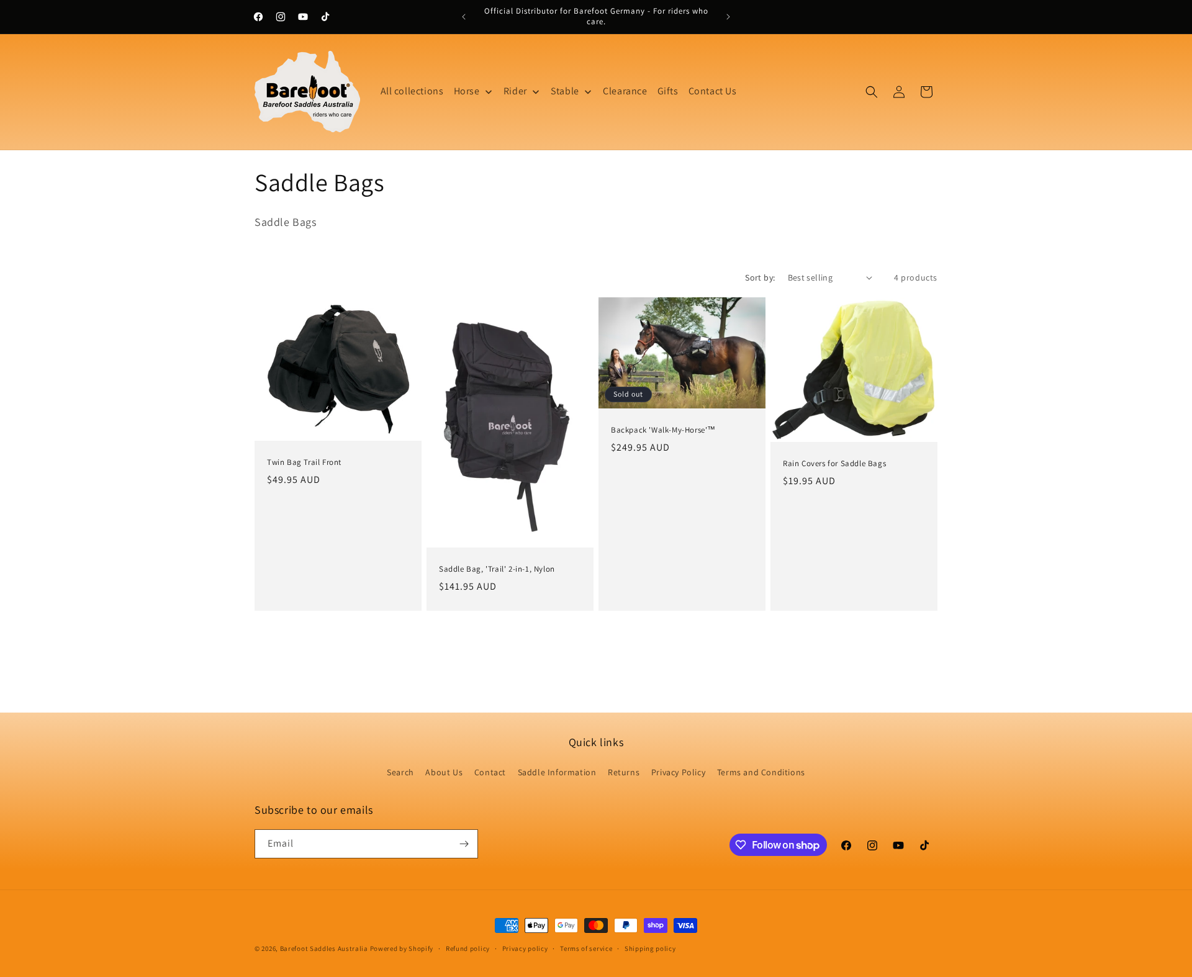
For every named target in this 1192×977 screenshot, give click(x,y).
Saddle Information (557, 772)
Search (400, 772)
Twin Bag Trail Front (304, 462)
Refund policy (468, 948)
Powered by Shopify (402, 948)
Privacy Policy (678, 772)
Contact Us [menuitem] (713, 90)
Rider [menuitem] (515, 90)
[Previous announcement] (463, 17)
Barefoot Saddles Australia (324, 948)
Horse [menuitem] (467, 90)
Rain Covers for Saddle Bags (834, 464)
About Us (444, 772)
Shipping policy (650, 948)
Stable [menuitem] (565, 90)
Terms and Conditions (761, 772)
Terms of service (586, 948)
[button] (871, 92)
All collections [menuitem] (412, 90)
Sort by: (760, 277)
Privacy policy (525, 948)
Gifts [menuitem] (668, 90)
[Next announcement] (728, 17)
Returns (623, 772)
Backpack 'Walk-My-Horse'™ (663, 430)
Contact (490, 772)
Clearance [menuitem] (625, 90)
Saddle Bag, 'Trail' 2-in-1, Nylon (497, 569)
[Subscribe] (463, 843)
